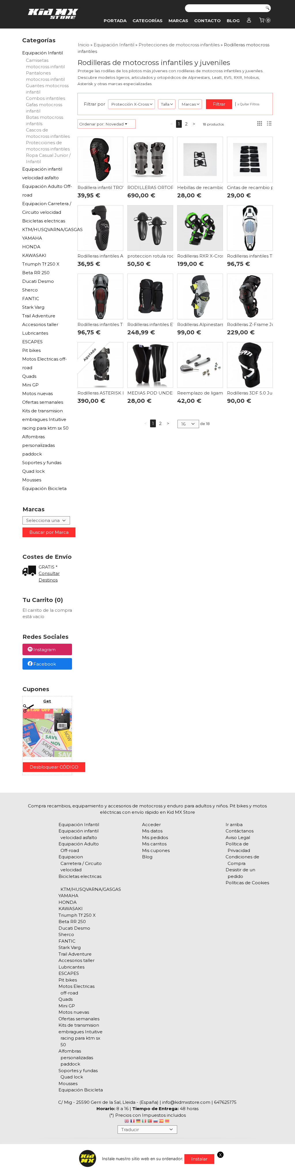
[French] (132, 1122)
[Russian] (155, 1122)
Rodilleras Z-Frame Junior (255, 324)
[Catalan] (168, 1122)
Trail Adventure (38, 316)
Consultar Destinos (49, 577)
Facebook (44, 664)
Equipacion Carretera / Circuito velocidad (46, 208)
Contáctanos (240, 831)
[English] (126, 1122)
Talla (165, 104)
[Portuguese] (150, 1122)
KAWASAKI (34, 255)
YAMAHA (32, 238)
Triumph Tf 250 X (40, 264)
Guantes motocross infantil (47, 89)
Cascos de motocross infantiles (48, 133)
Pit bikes (31, 350)
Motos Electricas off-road (44, 363)
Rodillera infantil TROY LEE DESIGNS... (118, 187)
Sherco (30, 290)
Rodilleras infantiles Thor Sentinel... (114, 324)
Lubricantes (35, 333)
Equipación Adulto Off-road (47, 191)
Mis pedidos (155, 837)
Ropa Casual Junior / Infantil (48, 158)
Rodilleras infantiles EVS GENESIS (163, 324)
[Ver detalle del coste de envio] (30, 571)
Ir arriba (234, 824)
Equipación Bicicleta (44, 488)
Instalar (199, 1159)
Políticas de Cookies (247, 882)
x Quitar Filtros (248, 104)
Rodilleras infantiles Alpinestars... (112, 256)
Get (47, 701)
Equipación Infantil (42, 53)
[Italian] (144, 1122)
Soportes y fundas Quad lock (41, 467)
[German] (138, 1122)
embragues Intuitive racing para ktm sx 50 (45, 424)
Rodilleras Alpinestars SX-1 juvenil (213, 324)
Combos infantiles (45, 98)
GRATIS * (48, 567)
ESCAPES (32, 341)
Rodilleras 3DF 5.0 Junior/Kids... (260, 393)
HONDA (31, 246)
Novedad (114, 124)
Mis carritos (154, 844)
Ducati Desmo (38, 281)
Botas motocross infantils (44, 120)
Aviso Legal (238, 837)
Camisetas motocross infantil (45, 63)
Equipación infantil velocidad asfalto (42, 173)
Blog (233, 20)
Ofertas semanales (42, 402)
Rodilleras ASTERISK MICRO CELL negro (121, 393)
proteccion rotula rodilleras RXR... (163, 256)
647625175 (225, 1102)
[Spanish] (161, 1122)
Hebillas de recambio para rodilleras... (217, 187)
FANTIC (30, 298)
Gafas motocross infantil (44, 108)
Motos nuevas (37, 393)
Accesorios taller (40, 324)
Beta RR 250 (36, 272)
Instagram (44, 650)
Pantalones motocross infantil (45, 76)
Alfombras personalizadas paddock (38, 445)
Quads (29, 376)
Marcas (178, 20)
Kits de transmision (42, 410)
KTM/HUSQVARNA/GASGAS (47, 229)
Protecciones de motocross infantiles (48, 146)
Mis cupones (156, 850)
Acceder (151, 824)
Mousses (31, 480)
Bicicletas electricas (43, 221)
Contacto (207, 20)
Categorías (147, 20)
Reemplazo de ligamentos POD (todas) (220, 393)
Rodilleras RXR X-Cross (201, 256)
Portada (115, 20)
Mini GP (30, 385)
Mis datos (152, 831)
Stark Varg (33, 307)
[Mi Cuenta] (249, 20)
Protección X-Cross (130, 104)
